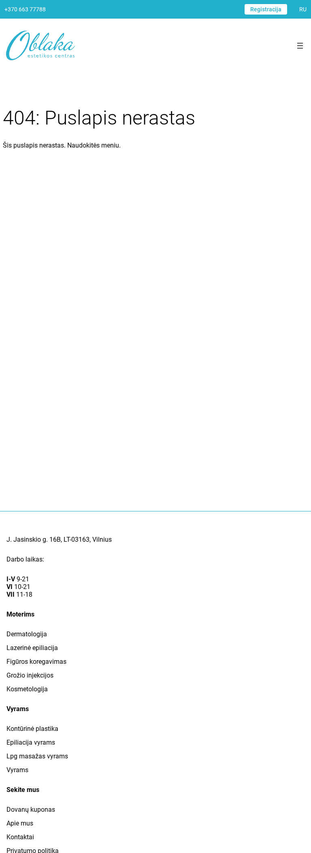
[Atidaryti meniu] (300, 46)
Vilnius (102, 539)
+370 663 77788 (25, 9)
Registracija (265, 9)
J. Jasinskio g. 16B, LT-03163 (47, 539)
